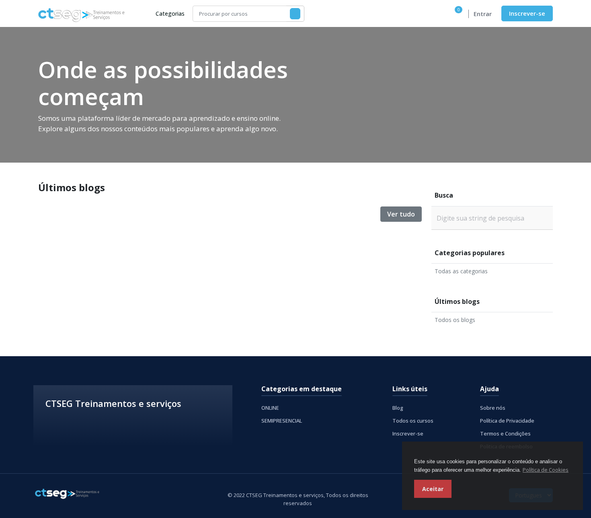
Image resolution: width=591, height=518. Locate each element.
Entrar (483, 14)
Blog (397, 407)
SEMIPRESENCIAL (281, 420)
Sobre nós (492, 407)
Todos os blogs (455, 320)
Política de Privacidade (507, 420)
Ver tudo (401, 214)
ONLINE (270, 407)
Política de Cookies (545, 469)
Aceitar (432, 489)
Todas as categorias (461, 271)
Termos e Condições (505, 433)
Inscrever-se (527, 13)
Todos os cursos (412, 420)
